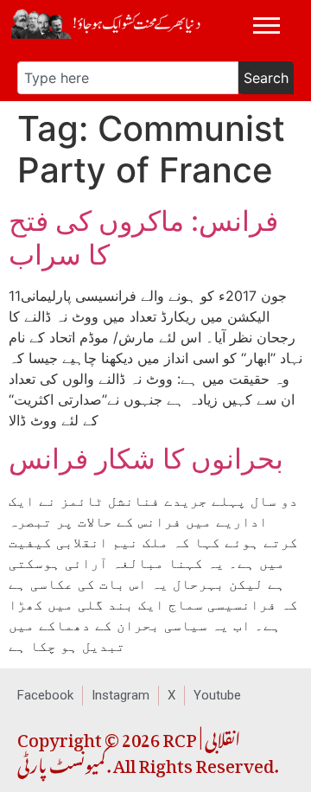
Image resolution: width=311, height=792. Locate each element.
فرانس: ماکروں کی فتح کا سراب (143, 237)
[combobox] (127, 77)
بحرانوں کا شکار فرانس (146, 459)
